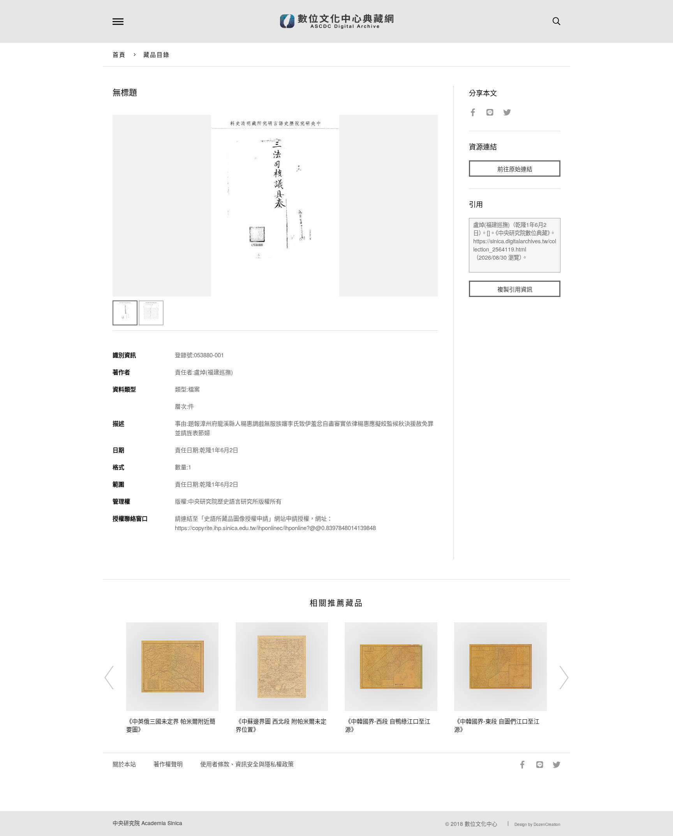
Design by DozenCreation (537, 824)
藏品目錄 (156, 54)
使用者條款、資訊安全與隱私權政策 (247, 764)
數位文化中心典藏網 (336, 21)
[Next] (556, 677)
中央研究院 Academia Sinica (147, 823)
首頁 (119, 54)
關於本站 (124, 764)
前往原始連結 (514, 169)
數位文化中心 (481, 823)
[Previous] (116, 677)
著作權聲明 (168, 764)
